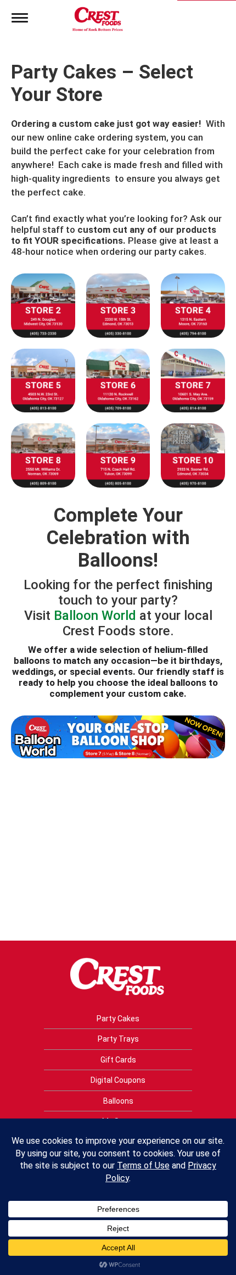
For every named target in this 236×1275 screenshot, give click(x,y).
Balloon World (95, 615)
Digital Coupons (118, 1080)
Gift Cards (118, 1059)
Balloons (118, 1101)
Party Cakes (118, 1018)
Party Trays (118, 1038)
